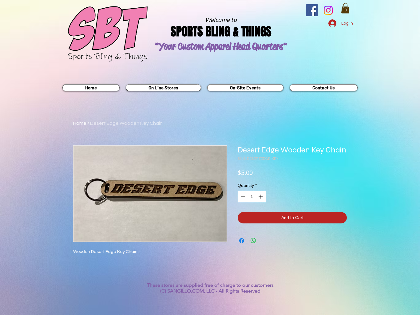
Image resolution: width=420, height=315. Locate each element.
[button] (345, 8)
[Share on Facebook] (241, 240)
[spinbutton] (251, 196)
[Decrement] (242, 196)
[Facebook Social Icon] (312, 10)
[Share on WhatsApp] (253, 240)
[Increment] (261, 196)
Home (79, 123)
